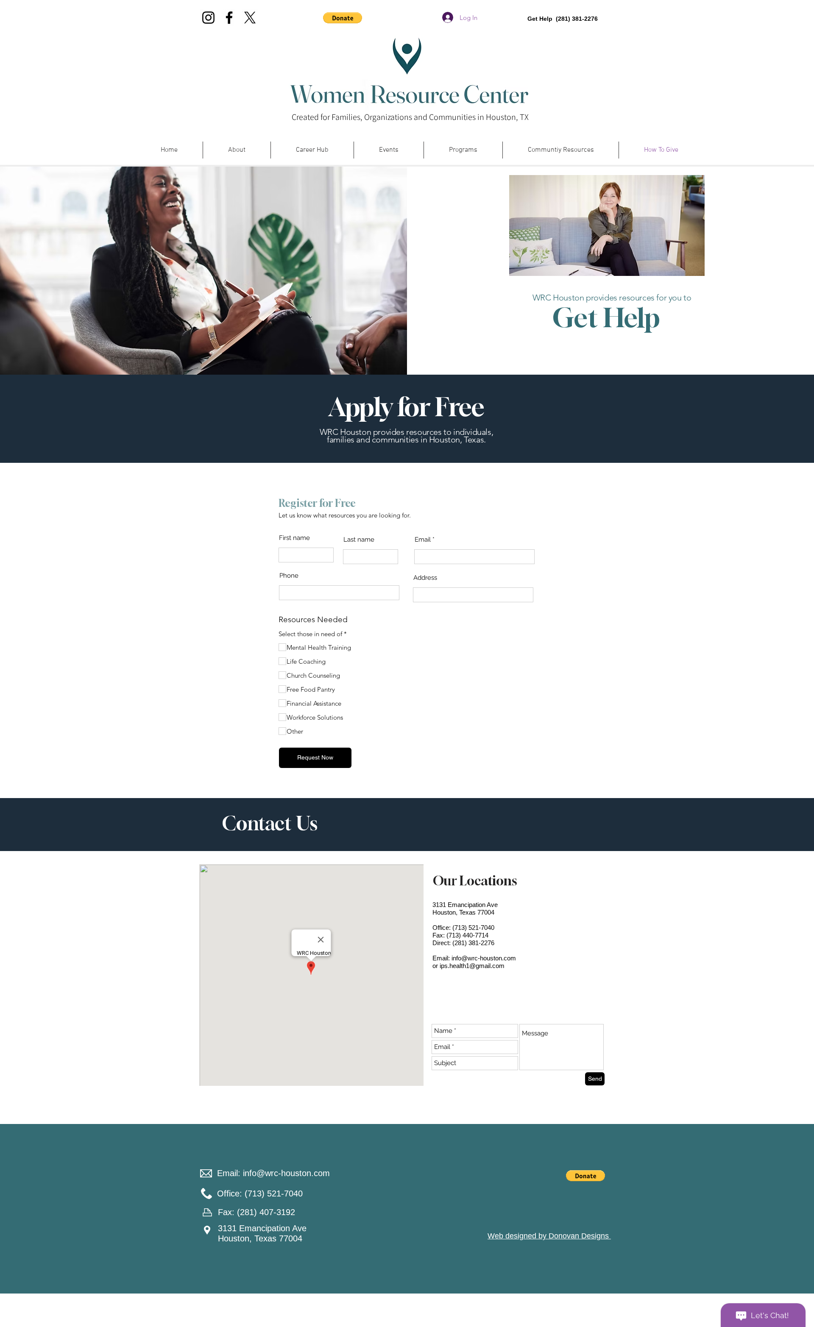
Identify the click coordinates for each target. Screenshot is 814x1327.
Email (423, 540)
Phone (288, 576)
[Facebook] (229, 17)
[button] (342, 17)
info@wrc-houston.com (484, 958)
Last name (358, 540)
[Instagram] (208, 17)
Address (425, 578)
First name (294, 538)
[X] (250, 17)
